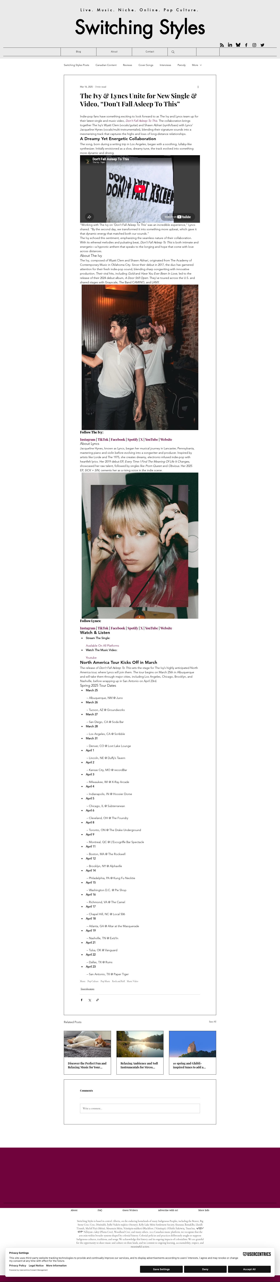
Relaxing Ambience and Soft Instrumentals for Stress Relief (139, 1065)
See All (212, 1021)
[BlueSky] (238, 45)
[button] (203, 1210)
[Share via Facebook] (81, 999)
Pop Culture (93, 981)
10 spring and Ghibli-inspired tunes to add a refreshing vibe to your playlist (188, 1065)
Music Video (132, 981)
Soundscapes (87, 988)
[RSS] (221, 45)
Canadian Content (106, 65)
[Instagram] (254, 45)
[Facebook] (246, 45)
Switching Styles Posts (76, 65)
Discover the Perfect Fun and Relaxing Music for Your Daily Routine (87, 1065)
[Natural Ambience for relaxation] (140, 1044)
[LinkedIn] (230, 45)
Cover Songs (146, 65)
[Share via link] (97, 999)
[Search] (173, 52)
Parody (182, 65)
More (195, 65)
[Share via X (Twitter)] (89, 999)
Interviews (165, 65)
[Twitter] (262, 45)
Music (83, 981)
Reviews (127, 65)
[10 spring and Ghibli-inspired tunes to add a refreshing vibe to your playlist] (192, 1044)
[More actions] (198, 87)
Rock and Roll (118, 981)
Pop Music (105, 981)
